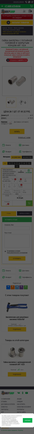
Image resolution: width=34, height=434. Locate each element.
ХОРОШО (27, 420)
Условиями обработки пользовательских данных (10, 421)
